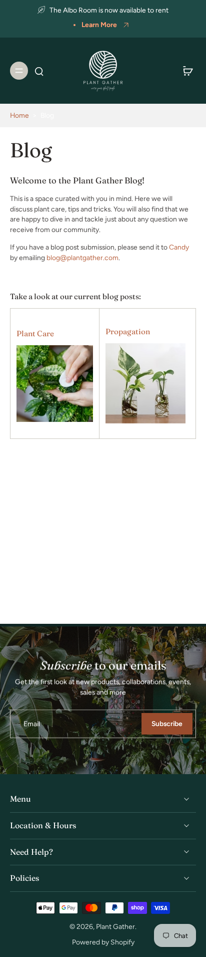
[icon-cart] (185, 71)
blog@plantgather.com (82, 257)
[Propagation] (146, 384)
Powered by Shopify (103, 942)
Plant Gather (115, 926)
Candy (179, 247)
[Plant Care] (54, 384)
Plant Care (35, 333)
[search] (39, 71)
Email (32, 724)
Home (19, 115)
